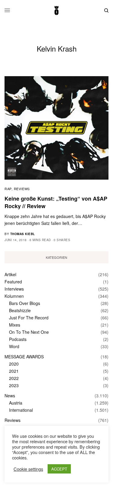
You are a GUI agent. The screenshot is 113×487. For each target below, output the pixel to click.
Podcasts (18, 339)
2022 (14, 378)
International (21, 410)
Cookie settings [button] (28, 469)
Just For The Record (29, 317)
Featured (13, 281)
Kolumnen (14, 296)
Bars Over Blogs (24, 303)
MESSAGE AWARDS (24, 356)
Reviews (22, 188)
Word (14, 346)
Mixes (14, 325)
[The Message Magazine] (56, 10)
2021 (14, 371)
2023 (14, 385)
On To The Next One (29, 332)
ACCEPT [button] (59, 469)
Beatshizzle (20, 310)
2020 (14, 364)
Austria (15, 403)
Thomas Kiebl (22, 234)
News (10, 395)
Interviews (14, 289)
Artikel (10, 274)
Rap (8, 188)
